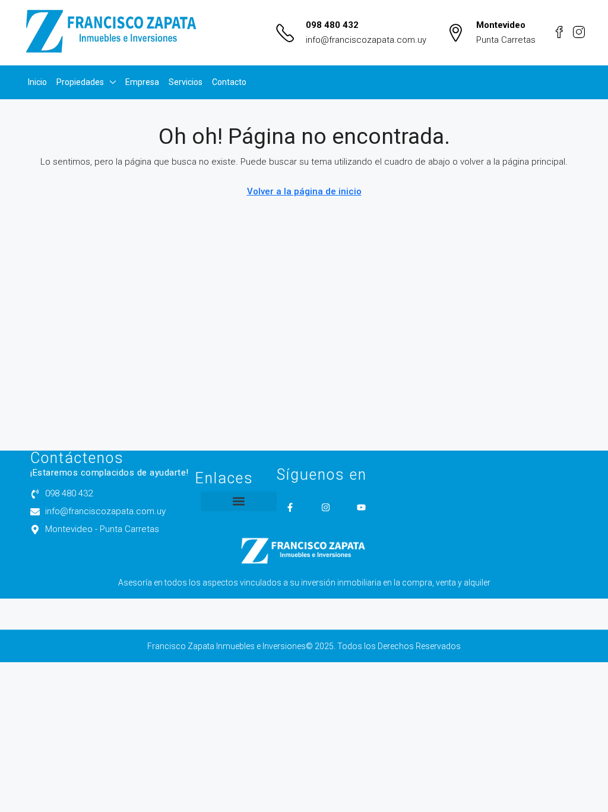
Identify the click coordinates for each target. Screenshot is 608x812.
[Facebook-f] (290, 507)
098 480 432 (332, 25)
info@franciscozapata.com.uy (366, 39)
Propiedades (80, 82)
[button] (239, 501)
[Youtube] (361, 507)
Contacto (229, 82)
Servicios (185, 82)
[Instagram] (325, 507)
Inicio (37, 82)
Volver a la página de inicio (304, 191)
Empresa (142, 82)
